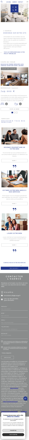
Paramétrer (13, 430)
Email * (3, 319)
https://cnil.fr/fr (14, 387)
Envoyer (7, 356)
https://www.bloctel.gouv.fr (10, 400)
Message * (4, 332)
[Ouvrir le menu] (27, 2)
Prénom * (4, 305)
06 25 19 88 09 (8, 291)
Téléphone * (5, 325)
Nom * (3, 312)
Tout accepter (13, 434)
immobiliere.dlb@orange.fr (12, 294)
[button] (12, 111)
